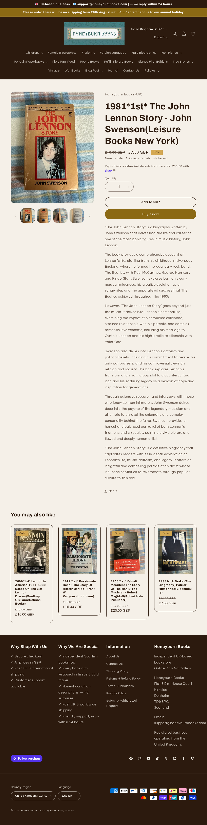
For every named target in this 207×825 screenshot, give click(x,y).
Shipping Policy (117, 671)
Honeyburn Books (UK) (35, 810)
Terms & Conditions (120, 686)
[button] (34, 53)
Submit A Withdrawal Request (121, 703)
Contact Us (114, 663)
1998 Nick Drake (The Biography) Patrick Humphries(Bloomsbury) (175, 587)
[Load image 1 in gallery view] (28, 215)
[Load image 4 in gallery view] (77, 215)
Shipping (131, 158)
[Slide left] (15, 215)
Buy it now (150, 214)
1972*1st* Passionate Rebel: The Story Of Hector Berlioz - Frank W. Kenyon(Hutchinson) (79, 589)
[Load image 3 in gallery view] (60, 215)
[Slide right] (89, 215)
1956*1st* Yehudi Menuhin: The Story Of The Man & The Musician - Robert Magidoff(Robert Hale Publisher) (127, 591)
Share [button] (113, 491)
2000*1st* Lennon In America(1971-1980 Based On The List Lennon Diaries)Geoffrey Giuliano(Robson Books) (30, 592)
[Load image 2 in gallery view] (44, 215)
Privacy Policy (116, 693)
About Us (113, 656)
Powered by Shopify (62, 810)
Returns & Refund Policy (123, 678)
